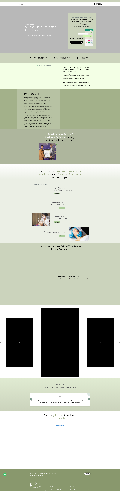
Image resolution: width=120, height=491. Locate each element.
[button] (1, 277)
